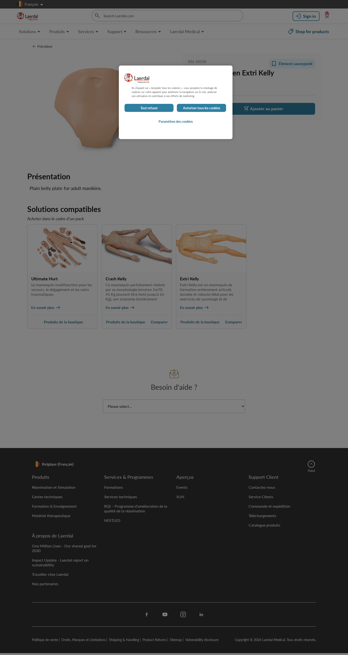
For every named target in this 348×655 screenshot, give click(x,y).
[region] (175, 102)
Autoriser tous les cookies (201, 108)
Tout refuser (149, 108)
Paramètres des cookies (176, 121)
